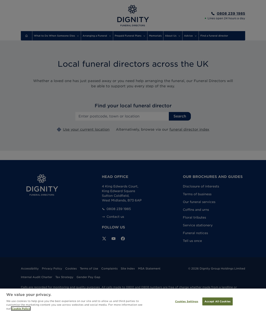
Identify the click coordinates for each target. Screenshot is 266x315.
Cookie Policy (21, 308)
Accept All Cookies (217, 301)
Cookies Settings (186, 301)
